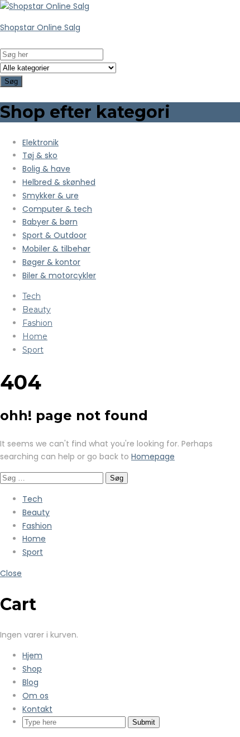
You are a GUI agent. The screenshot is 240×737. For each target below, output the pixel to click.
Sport (33, 350)
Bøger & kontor (51, 262)
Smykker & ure (50, 195)
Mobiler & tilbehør (56, 248)
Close (11, 573)
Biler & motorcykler (59, 275)
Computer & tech (57, 209)
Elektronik (40, 142)
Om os (35, 695)
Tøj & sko (39, 155)
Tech (31, 296)
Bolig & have (46, 168)
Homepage (153, 456)
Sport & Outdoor (54, 235)
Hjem (32, 655)
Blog (30, 682)
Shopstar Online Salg (40, 27)
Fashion (37, 323)
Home (34, 336)
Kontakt (37, 709)
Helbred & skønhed (58, 182)
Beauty (36, 310)
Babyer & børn (50, 221)
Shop (32, 668)
